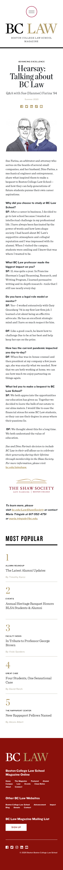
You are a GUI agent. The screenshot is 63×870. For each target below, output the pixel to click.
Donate (17, 807)
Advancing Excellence (31, 61)
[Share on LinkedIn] (31, 106)
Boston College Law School (18, 804)
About (8, 787)
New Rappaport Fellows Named (28, 715)
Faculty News (14, 636)
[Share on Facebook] (21, 106)
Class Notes (39, 784)
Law (18, 784)
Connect (18, 787)
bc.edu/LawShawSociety (28, 509)
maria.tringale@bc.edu (23, 518)
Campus (9, 784)
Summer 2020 (31, 99)
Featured (35, 781)
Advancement (40, 804)
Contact (27, 807)
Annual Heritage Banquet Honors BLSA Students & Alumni (30, 605)
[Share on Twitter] (26, 106)
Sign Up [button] (16, 827)
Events (10, 598)
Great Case (12, 673)
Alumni (46, 781)
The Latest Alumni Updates (26, 570)
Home (8, 781)
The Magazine (21, 781)
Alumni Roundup (15, 565)
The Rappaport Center (18, 710)
